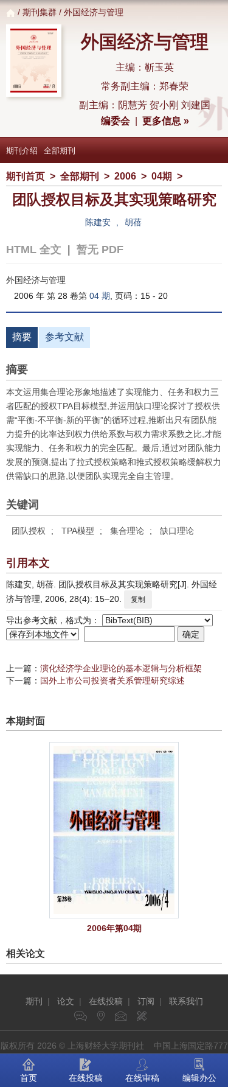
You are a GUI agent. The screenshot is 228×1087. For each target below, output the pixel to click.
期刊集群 (39, 12)
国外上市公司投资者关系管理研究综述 (112, 680)
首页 (28, 1078)
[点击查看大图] (114, 830)
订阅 (145, 1001)
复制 (138, 599)
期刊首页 (25, 176)
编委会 (115, 121)
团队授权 (29, 531)
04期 (161, 176)
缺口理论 (177, 531)
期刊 (34, 1001)
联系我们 (186, 1001)
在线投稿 (106, 1001)
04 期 (99, 296)
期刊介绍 (22, 150)
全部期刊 (59, 150)
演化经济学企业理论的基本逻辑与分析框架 (121, 668)
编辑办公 (199, 1078)
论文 (65, 1001)
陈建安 (98, 222)
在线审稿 (142, 1078)
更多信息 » (165, 121)
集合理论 (127, 531)
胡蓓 (133, 222)
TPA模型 (77, 531)
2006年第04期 (114, 928)
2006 (125, 176)
